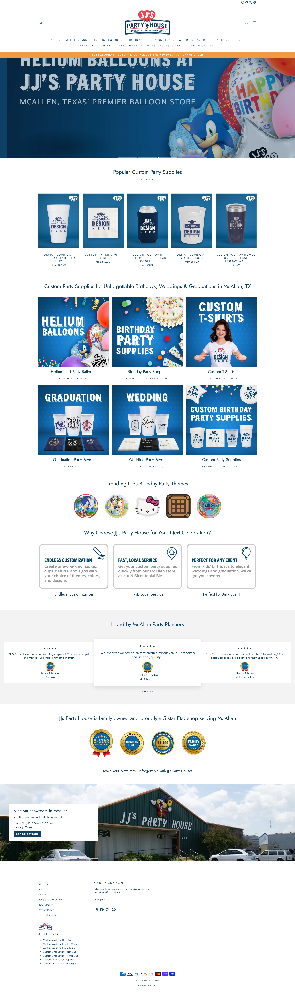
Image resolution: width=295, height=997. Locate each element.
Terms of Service (47, 914)
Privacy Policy (46, 909)
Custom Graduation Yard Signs (59, 963)
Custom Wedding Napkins (57, 940)
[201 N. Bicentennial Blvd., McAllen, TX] (147, 822)
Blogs (41, 889)
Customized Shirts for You (221, 378)
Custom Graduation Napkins (58, 959)
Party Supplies (228, 39)
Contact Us (44, 894)
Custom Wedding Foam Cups (59, 947)
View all (147, 180)
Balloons (111, 39)
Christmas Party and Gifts (74, 39)
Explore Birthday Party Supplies (147, 378)
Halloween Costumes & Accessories (150, 45)
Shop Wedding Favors (147, 467)
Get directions (27, 834)
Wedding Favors (193, 39)
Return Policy (45, 904)
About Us (43, 884)
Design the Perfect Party (221, 467)
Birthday (135, 39)
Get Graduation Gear (74, 467)
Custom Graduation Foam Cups (60, 951)
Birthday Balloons (73, 378)
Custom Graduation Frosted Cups (61, 955)
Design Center (201, 45)
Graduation (161, 39)
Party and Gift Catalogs (51, 899)
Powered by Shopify (147, 985)
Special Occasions (95, 45)
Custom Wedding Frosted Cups (60, 944)
